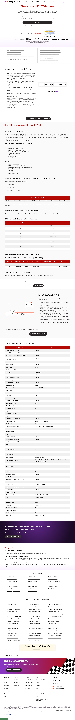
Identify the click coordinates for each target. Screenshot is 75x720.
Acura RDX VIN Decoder (32, 581)
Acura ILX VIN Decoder (12, 579)
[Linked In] (56, 683)
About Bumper (7, 679)
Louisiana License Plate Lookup (34, 602)
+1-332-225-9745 (58, 686)
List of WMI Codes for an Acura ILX (14, 54)
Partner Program (39, 691)
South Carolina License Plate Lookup (55, 614)
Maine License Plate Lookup (33, 604)
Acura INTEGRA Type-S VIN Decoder (14, 584)
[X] (54, 683)
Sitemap (37, 696)
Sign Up (67, 1)
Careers (5, 693)
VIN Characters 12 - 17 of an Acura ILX (47, 56)
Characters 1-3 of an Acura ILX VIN (14, 52)
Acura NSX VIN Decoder (32, 576)
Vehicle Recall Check (29, 682)
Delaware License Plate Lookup (13, 618)
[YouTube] (60, 680)
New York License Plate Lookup (34, 635)
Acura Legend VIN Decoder (12, 586)
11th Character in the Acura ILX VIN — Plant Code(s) (50, 52)
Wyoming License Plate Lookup (54, 638)
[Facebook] (56, 680)
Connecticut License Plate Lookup (14, 616)
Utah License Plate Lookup (53, 623)
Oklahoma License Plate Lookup (54, 604)
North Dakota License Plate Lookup (35, 640)
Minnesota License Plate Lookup (34, 614)
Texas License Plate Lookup (53, 621)
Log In (61, 1)
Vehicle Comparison (18, 679)
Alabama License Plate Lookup (13, 602)
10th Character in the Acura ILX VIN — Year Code (50, 50)
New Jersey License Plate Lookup (34, 630)
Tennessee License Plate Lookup (54, 618)
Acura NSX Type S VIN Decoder (34, 579)
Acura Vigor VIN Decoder (53, 586)
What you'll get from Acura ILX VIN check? (15, 50)
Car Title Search (28, 688)
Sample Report (7, 691)
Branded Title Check (29, 685)
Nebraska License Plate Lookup (34, 623)
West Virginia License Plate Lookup (55, 633)
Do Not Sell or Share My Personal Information (42, 700)
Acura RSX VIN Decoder (32, 588)
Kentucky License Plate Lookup (13, 640)
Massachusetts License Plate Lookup (35, 609)
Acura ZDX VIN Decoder (53, 588)
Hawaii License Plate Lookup (13, 626)
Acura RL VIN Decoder (32, 584)
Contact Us (38, 685)
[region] (37, 199)
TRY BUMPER (38, 285)
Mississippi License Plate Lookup (34, 616)
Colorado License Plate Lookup (13, 614)
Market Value (17, 682)
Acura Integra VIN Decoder (12, 581)
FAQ (37, 688)
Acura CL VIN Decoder (11, 576)
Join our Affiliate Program (41, 693)
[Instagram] (54, 680)
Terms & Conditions (60, 710)
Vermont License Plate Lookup (54, 626)
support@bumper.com (59, 688)
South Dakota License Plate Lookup (55, 616)
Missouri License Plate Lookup (34, 618)
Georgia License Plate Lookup (13, 623)
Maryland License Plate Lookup (34, 606)
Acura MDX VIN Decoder (12, 588)
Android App (6, 685)
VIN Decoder (11, 655)
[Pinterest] (58, 683)
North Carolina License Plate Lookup (35, 638)
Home (6, 655)
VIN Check (16, 688)
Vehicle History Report (29, 691)
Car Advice (6, 688)
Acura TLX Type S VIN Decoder (54, 581)
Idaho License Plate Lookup (12, 628)
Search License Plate (38, 334)
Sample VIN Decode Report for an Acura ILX (49, 60)
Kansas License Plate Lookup (13, 638)
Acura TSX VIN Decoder (53, 584)
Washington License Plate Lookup (55, 630)
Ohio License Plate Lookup (53, 602)
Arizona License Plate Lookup (13, 606)
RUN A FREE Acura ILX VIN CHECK (38, 118)
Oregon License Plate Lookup (54, 606)
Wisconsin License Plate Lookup (54, 635)
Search (37, 22)
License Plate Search (29, 679)
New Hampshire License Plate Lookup (35, 628)
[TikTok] (58, 680)
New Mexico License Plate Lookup (34, 633)
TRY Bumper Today (14, 670)
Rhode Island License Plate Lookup (55, 611)
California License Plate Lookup (13, 611)
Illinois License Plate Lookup (13, 630)
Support (37, 682)
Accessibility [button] (6, 714)
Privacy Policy (68, 710)
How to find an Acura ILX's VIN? (46, 58)
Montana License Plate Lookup (34, 621)
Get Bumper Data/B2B (40, 679)
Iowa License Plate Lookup (12, 635)
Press (5, 696)
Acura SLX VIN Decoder (32, 591)
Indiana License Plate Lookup (13, 633)
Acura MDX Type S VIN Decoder (13, 591)
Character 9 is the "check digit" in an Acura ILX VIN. (17, 59)
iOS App (5, 682)
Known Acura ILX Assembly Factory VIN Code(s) (49, 54)
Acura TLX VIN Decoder (52, 579)
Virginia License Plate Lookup (54, 628)
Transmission (11, 186)
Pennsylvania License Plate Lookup (55, 609)
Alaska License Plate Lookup (13, 604)
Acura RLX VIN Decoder (32, 586)
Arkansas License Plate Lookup (13, 609)
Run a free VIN (13, 536)
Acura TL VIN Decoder (52, 576)
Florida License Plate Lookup (13, 621)
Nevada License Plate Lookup (34, 626)
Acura (16, 655)
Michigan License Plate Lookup (34, 611)
